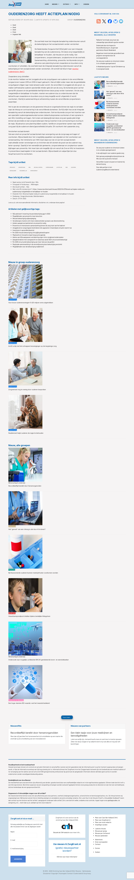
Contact (98, 844)
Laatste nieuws (100, 828)
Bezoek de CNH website (61, 832)
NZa (29, 167)
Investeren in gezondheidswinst (23, 230)
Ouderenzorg (79, 20)
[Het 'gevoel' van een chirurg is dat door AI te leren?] (25, 508)
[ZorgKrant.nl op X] (104, 21)
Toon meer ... (67, 717)
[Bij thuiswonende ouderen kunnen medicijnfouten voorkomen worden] (25, 551)
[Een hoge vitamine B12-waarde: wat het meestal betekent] (25, 682)
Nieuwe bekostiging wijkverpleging (24, 218)
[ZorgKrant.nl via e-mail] (121, 21)
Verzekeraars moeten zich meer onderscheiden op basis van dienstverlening (38, 221)
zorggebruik (33, 170)
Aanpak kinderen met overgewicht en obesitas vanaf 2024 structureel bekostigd (40, 240)
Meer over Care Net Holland (104, 818)
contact (33, 803)
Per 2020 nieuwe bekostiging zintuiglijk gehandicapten (31, 232)
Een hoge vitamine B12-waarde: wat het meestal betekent (29, 703)
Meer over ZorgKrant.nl (102, 820)
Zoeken (97, 852)
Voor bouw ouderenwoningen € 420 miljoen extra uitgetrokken (30, 303)
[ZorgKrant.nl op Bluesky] (116, 21)
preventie (12, 167)
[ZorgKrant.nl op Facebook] (110, 21)
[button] (56, 4)
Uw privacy (87, 873)
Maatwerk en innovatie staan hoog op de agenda (29, 235)
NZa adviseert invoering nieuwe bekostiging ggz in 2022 (31, 214)
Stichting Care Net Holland (62, 871)
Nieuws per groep (101, 831)
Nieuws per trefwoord (102, 833)
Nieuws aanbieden (101, 836)
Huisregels (62, 873)
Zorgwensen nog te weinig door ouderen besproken (27, 390)
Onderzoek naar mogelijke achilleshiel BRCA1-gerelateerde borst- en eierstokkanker (38, 660)
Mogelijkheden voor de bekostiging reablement (28, 247)
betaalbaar (13, 170)
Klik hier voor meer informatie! (67, 857)
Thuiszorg (11, 570)
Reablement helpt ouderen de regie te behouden (25, 433)
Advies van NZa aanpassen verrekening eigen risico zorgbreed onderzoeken (38, 237)
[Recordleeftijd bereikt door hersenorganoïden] (25, 464)
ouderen (73, 167)
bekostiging (22, 167)
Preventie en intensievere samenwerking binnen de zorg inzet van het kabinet (39, 225)
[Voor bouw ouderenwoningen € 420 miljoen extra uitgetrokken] (25, 281)
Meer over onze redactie (103, 822)
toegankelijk (23, 170)
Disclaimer (46, 873)
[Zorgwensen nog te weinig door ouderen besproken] (25, 368)
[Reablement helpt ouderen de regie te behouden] (25, 412)
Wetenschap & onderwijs (16, 483)
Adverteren (99, 839)
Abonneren (18, 859)
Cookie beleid (78, 873)
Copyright (54, 873)
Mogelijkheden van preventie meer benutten (27, 216)
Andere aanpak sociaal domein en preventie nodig (29, 223)
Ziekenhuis (12, 526)
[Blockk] (14, 4)
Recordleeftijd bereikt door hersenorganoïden (24, 486)
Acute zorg (12, 613)
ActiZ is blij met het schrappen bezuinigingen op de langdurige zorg (32, 346)
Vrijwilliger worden (101, 825)
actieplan (59, 167)
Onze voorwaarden (101, 842)
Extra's (97, 848)
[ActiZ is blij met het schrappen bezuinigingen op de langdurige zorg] (25, 325)
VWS (66, 167)
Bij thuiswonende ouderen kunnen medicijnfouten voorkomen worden (33, 573)
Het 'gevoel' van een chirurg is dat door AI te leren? (26, 529)
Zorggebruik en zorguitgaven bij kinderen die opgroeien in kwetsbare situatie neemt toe (42, 228)
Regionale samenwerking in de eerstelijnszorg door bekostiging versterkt (37, 244)
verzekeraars (49, 167)
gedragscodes (112, 800)
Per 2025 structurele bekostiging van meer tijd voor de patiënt (33, 242)
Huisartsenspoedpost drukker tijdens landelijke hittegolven (29, 616)
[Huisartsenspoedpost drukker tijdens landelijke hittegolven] (25, 595)
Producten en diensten (16, 700)
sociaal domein (38, 167)
